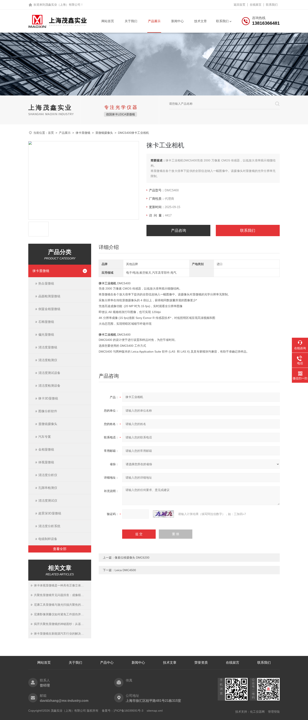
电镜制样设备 (47, 539)
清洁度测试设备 (49, 373)
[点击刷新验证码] (163, 514)
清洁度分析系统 (49, 526)
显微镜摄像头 (104, 132)
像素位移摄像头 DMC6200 (132, 557)
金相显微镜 (46, 449)
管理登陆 (274, 711)
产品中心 (107, 662)
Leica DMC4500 (125, 570)
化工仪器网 (257, 711)
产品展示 (154, 21)
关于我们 (131, 21)
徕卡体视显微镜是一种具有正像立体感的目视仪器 (62, 585)
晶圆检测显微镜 (49, 296)
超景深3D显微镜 (49, 513)
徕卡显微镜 (83, 132)
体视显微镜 (46, 462)
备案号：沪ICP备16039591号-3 (122, 710)
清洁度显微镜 (47, 347)
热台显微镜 (46, 283)
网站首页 (107, 21)
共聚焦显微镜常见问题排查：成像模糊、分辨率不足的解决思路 (62, 595)
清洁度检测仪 (47, 360)
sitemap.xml (155, 710)
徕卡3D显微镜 (48, 398)
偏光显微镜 (46, 334)
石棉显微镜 (46, 321)
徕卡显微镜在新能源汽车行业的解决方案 (60, 633)
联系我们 (272, 4)
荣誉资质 (201, 662)
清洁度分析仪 (47, 475)
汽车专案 (44, 436)
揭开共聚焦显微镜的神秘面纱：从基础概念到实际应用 (62, 624)
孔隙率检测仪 (47, 487)
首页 (51, 132)
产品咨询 (178, 230)
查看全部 (59, 549)
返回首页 (239, 4)
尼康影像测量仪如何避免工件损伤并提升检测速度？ (62, 614)
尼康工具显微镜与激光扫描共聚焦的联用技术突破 (62, 604)
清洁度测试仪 (47, 500)
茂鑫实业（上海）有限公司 (62, 4)
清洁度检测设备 (49, 385)
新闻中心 (177, 21)
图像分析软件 (47, 411)
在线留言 (255, 4)
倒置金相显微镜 (49, 309)
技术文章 (200, 21)
